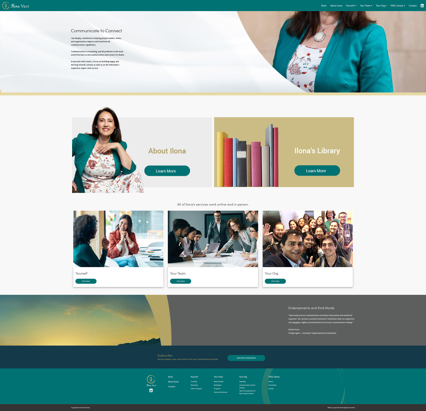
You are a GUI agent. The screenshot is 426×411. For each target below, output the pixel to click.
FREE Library (397, 5)
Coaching (194, 381)
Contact (413, 5)
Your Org (380, 5)
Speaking (242, 381)
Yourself (350, 5)
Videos (270, 381)
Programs (217, 388)
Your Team (365, 5)
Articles (271, 388)
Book (323, 5)
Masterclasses (218, 381)
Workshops (217, 385)
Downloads (272, 385)
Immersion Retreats (220, 392)
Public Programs (196, 388)
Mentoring (194, 385)
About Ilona (336, 5)
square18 (336, 407)
